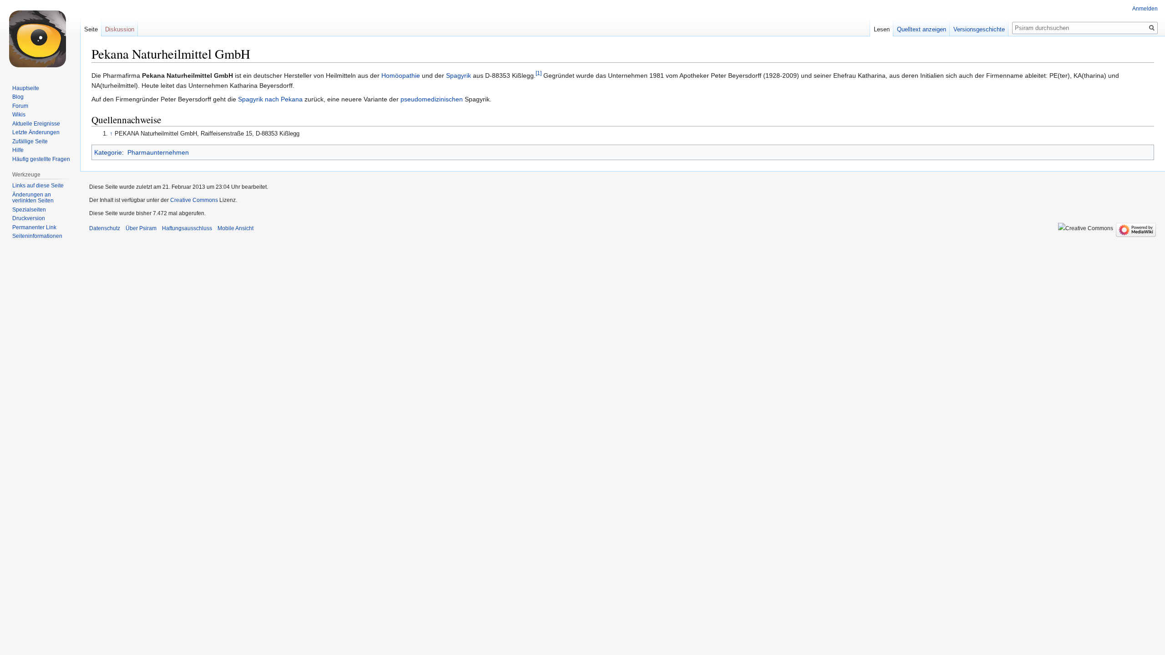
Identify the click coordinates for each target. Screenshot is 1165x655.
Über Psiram (141, 228)
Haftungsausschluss (187, 228)
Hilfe (18, 150)
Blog (18, 97)
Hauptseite (25, 88)
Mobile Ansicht (235, 228)
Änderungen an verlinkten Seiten (33, 197)
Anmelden (1145, 8)
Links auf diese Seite (38, 185)
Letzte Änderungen (36, 132)
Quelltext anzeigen (921, 29)
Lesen (882, 29)
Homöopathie (400, 75)
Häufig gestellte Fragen (41, 159)
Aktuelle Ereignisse (36, 124)
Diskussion (119, 29)
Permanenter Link (34, 227)
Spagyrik (458, 75)
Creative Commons (194, 200)
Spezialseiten (29, 210)
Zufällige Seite (30, 141)
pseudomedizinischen (431, 99)
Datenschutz (104, 228)
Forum (20, 106)
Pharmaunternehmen (158, 152)
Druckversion (28, 218)
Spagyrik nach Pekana (270, 99)
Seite (91, 29)
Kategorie (108, 152)
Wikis (18, 114)
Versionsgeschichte (979, 29)
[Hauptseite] (40, 36)
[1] (539, 73)
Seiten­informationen (37, 236)
